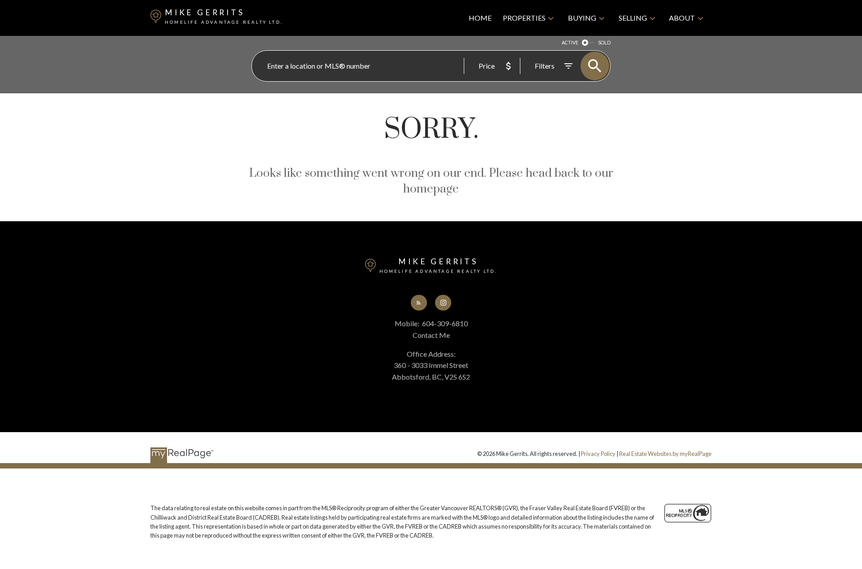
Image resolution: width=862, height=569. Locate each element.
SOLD (604, 42)
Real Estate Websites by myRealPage (665, 453)
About (682, 17)
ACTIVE (570, 42)
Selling (633, 17)
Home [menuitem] (480, 17)
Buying (582, 17)
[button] (419, 303)
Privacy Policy (598, 453)
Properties (524, 17)
